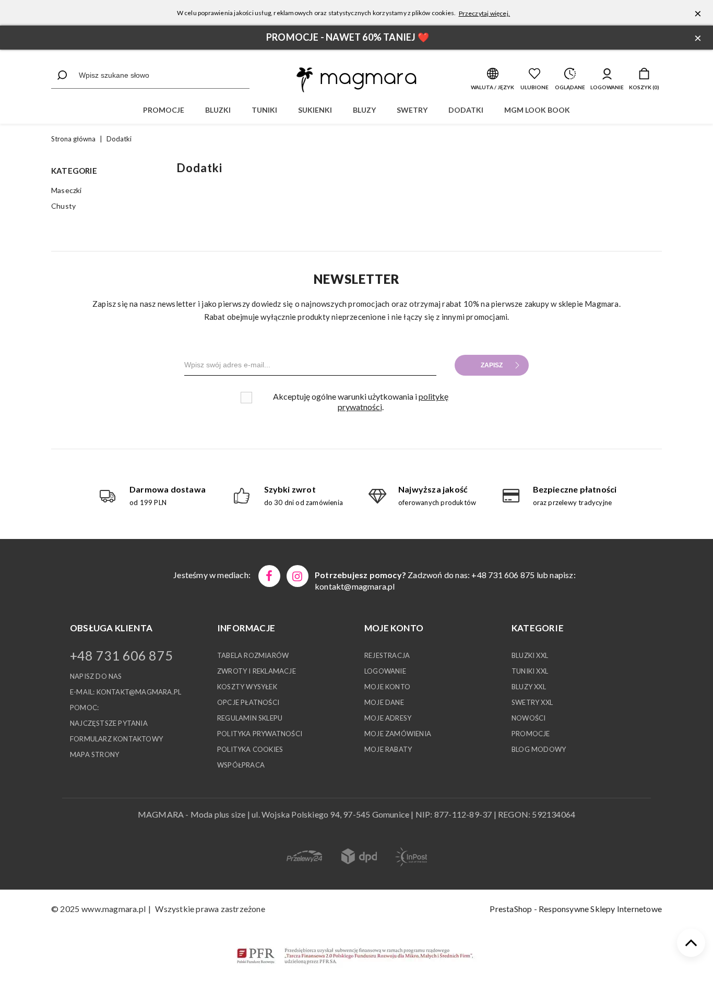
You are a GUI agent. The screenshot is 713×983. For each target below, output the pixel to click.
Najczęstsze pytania (109, 723)
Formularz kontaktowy (116, 739)
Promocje (163, 109)
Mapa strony (94, 754)
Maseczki (66, 190)
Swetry (412, 109)
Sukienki (315, 109)
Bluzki (218, 109)
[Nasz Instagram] (297, 576)
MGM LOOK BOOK (537, 109)
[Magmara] (356, 79)
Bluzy (364, 109)
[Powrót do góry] (691, 943)
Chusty (63, 205)
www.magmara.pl (113, 909)
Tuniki (264, 109)
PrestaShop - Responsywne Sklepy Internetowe (576, 909)
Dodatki (465, 109)
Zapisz (492, 365)
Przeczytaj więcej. (484, 13)
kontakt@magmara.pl (355, 586)
